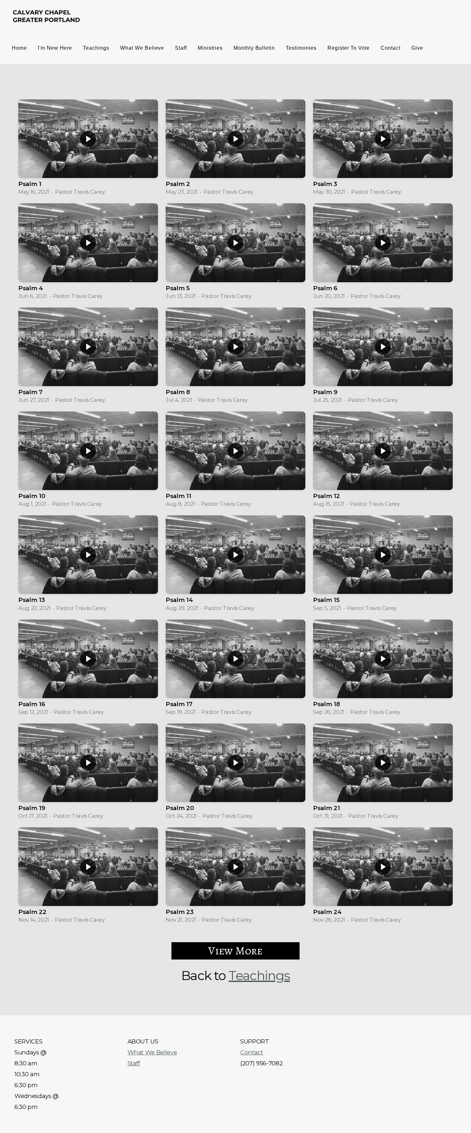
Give (417, 48)
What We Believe (142, 48)
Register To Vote (348, 48)
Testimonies (301, 48)
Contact (391, 48)
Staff (181, 48)
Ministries (210, 48)
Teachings (96, 48)
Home (19, 48)
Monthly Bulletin (254, 48)
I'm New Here (55, 48)
